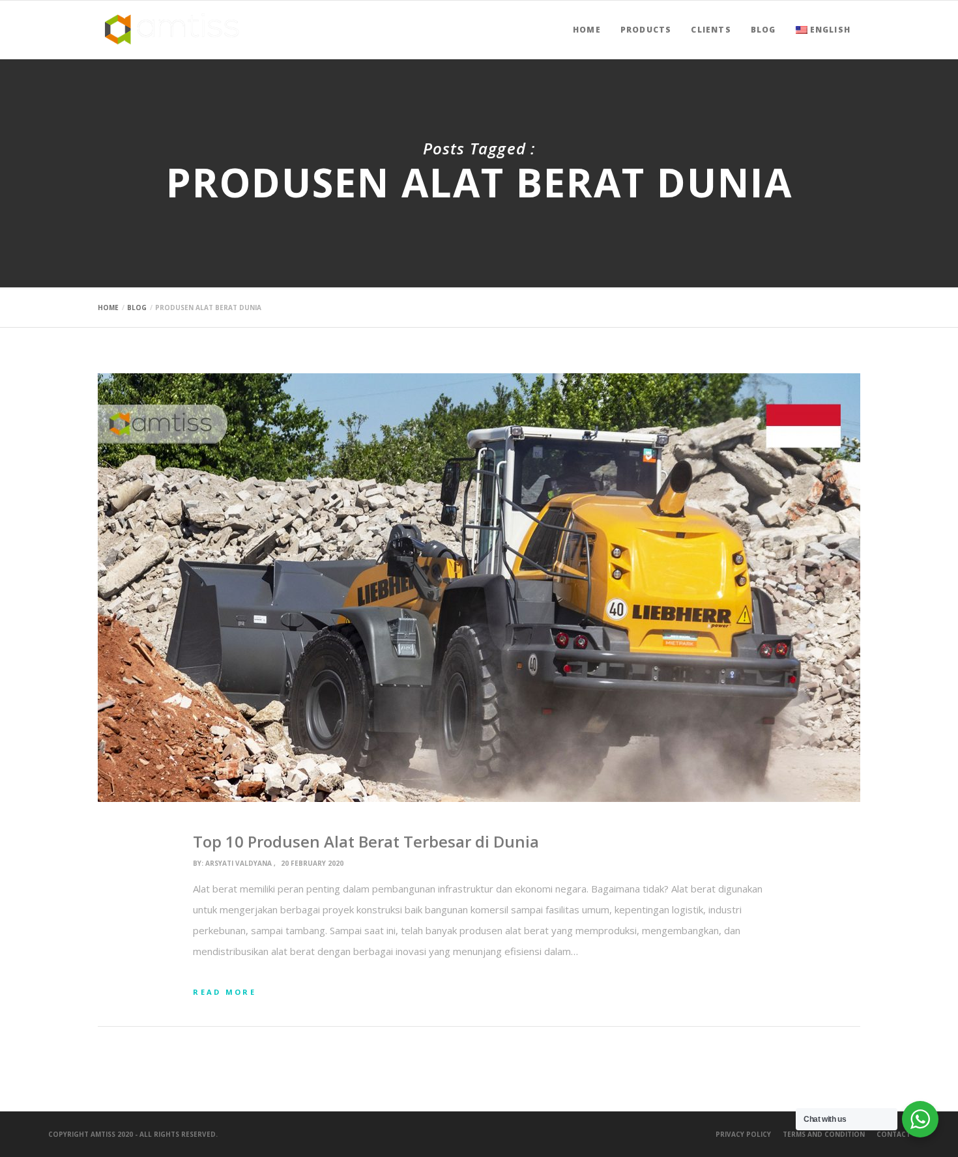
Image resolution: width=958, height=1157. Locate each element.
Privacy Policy (743, 1134)
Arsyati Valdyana (238, 863)
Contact (893, 1134)
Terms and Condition (824, 1134)
